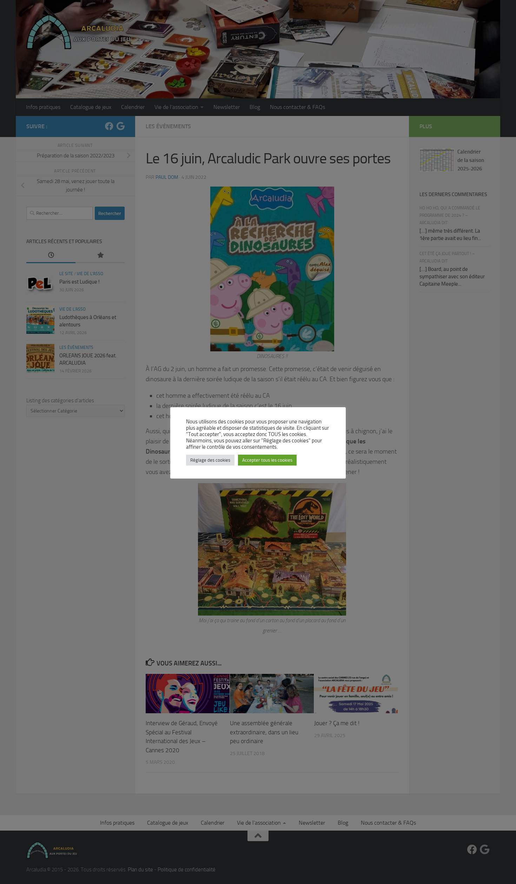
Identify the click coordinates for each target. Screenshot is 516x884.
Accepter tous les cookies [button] (267, 460)
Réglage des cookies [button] (210, 460)
